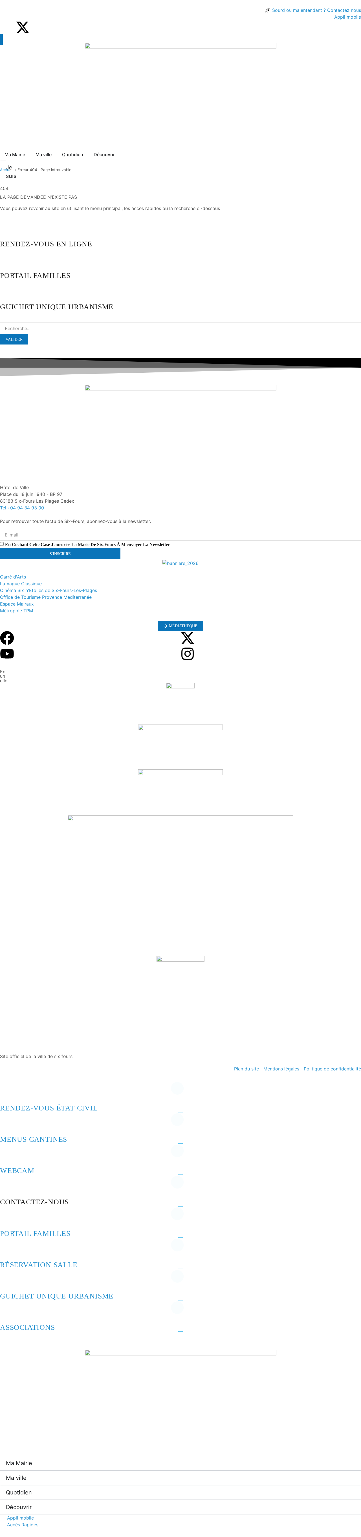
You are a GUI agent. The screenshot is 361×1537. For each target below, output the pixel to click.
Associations (27, 1327)
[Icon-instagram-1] (38, 27)
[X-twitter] (23, 27)
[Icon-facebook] (7, 27)
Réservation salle (39, 1265)
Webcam (17, 1171)
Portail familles (35, 1233)
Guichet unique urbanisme (56, 1296)
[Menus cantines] (7, 1124)
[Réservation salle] (7, 1249)
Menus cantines (33, 1139)
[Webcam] (7, 1155)
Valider (14, 339)
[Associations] (7, 1312)
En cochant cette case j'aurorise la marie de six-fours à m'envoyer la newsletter (87, 544)
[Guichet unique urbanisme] (7, 1281)
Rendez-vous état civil (49, 1108)
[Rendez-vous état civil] (7, 1093)
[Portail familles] (7, 1218)
